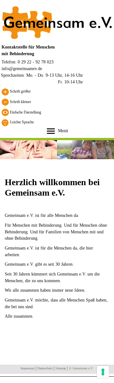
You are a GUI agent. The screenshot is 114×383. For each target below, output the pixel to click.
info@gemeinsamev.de (22, 68)
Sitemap (60, 368)
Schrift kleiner (20, 101)
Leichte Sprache (22, 122)
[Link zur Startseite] (57, 22)
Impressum (28, 368)
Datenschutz (45, 368)
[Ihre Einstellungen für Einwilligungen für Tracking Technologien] (103, 372)
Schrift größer (20, 91)
